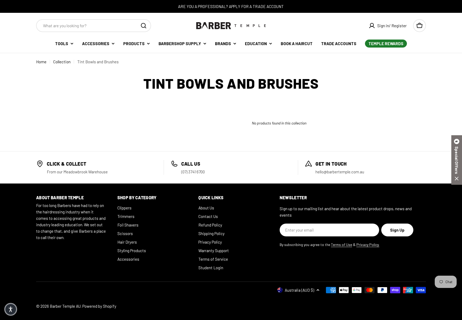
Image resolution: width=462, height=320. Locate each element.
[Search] (143, 25)
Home (41, 61)
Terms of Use (341, 244)
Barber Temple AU (65, 306)
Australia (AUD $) (299, 290)
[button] (456, 160)
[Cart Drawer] (419, 25)
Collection (62, 61)
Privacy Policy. (367, 244)
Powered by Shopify (99, 306)
